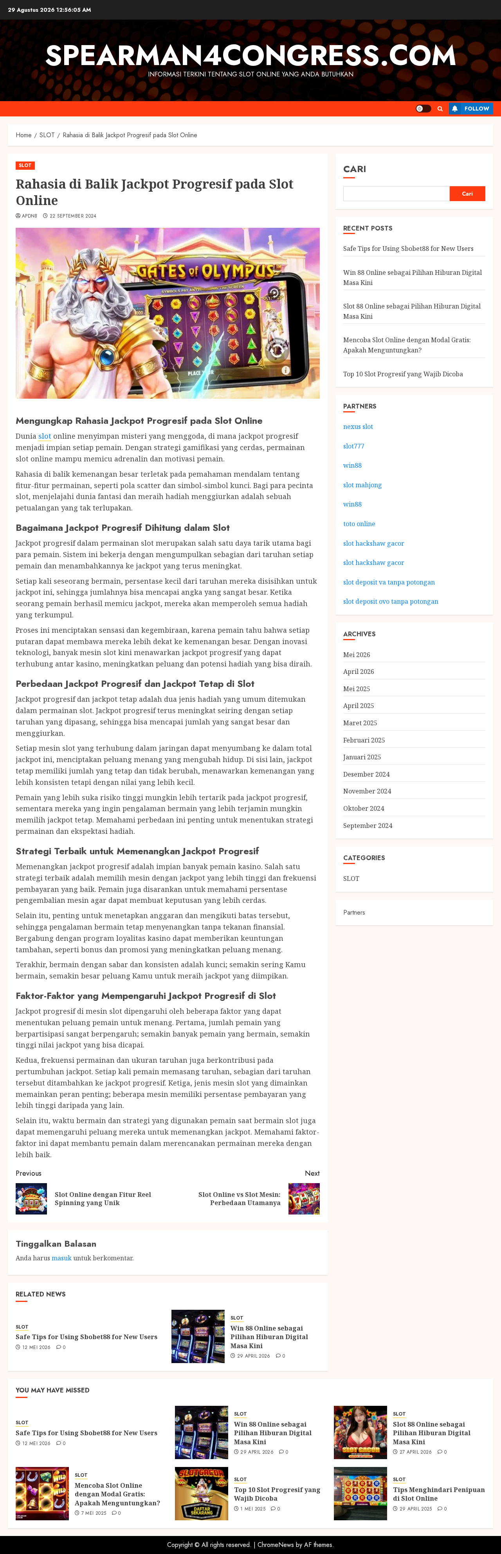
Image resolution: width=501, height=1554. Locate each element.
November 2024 (367, 791)
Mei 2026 (356, 654)
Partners (354, 912)
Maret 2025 (360, 723)
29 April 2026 (253, 1356)
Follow (477, 109)
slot (44, 436)
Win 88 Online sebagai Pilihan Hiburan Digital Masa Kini (269, 1337)
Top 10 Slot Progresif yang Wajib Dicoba (403, 374)
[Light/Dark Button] (423, 109)
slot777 (353, 446)
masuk (62, 1258)
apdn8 (30, 216)
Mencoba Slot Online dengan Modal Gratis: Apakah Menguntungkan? (117, 1494)
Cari (354, 169)
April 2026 (358, 671)
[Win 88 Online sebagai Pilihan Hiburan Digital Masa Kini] (198, 1336)
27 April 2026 (416, 1452)
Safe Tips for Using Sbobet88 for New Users (86, 1337)
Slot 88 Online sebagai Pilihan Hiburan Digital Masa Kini (431, 1433)
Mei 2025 (356, 688)
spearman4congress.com (250, 55)
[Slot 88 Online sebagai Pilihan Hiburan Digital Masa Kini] (360, 1432)
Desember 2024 (366, 774)
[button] (440, 108)
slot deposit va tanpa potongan (389, 582)
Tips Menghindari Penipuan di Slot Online (439, 1494)
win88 (352, 465)
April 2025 (358, 705)
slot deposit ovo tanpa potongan (391, 601)
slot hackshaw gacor (374, 543)
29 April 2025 (416, 1509)
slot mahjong (362, 485)
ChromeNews (276, 1544)
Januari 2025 (362, 757)
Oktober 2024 (363, 808)
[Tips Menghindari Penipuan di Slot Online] (360, 1493)
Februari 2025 (364, 740)
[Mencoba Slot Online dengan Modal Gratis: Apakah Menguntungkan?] (42, 1493)
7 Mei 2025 (93, 1513)
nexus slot (358, 426)
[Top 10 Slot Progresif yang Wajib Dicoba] (201, 1493)
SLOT (25, 165)
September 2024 (367, 825)
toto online (359, 523)
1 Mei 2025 (252, 1509)
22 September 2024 (73, 216)
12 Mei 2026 (36, 1348)
